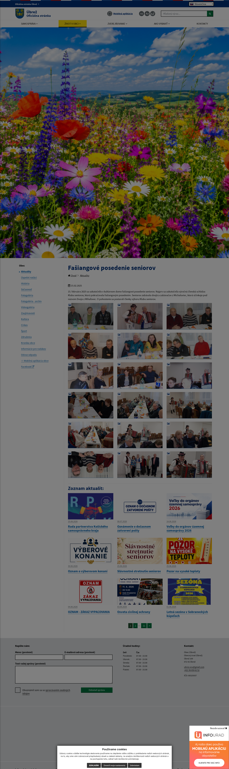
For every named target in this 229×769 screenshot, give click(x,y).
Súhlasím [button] (94, 765)
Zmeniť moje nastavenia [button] (114, 765)
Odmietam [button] (134, 765)
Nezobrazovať (217, 728)
